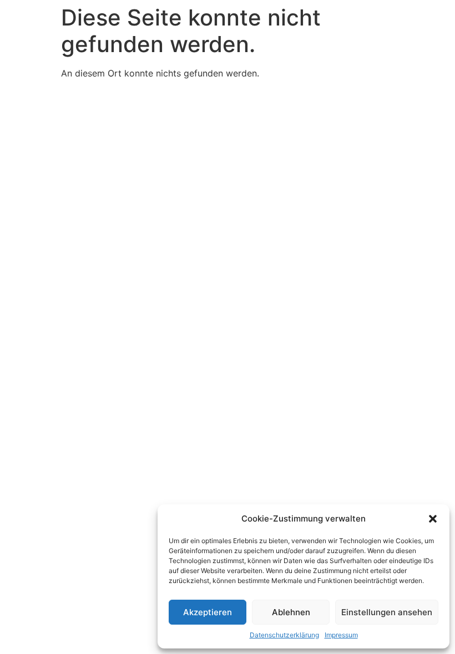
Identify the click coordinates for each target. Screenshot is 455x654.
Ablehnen (291, 612)
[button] (432, 518)
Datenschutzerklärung (284, 635)
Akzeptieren (207, 612)
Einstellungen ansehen (386, 612)
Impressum (341, 635)
